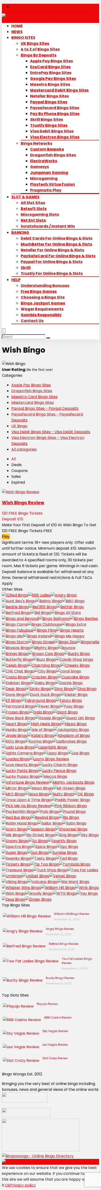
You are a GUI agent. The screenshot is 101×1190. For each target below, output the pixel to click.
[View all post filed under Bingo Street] (41, 642)
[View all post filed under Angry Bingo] (64, 595)
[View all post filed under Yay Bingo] (87, 893)
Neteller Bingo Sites (49, 96)
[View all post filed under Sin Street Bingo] (39, 835)
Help (15, 279)
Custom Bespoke (47, 149)
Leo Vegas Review (55, 1045)
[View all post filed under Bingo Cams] (14, 624)
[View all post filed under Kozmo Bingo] (39, 741)
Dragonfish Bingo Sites (53, 155)
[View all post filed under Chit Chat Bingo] (18, 671)
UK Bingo (19, 426)
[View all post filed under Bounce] (66, 647)
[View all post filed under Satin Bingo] (74, 823)
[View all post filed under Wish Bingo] (13, 893)
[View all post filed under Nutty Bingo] (61, 794)
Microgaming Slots (40, 214)
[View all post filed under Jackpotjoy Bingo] (71, 729)
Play (6, 536)
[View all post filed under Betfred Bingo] (16, 612)
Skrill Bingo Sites (46, 119)
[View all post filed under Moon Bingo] (40, 788)
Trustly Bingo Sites (48, 125)
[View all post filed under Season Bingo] (41, 829)
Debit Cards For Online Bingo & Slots (56, 238)
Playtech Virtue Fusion (52, 184)
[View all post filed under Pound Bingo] (72, 811)
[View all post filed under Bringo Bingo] (15, 653)
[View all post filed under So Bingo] (38, 840)
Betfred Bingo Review (64, 944)
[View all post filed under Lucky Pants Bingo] (20, 770)
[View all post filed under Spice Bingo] (44, 846)
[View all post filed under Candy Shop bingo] (74, 659)
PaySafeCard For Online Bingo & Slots (58, 256)
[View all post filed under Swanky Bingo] (16, 858)
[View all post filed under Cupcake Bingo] (73, 677)
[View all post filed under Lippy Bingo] (55, 753)
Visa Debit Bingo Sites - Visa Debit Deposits (50, 431)
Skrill (26, 267)
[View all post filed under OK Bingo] (84, 794)
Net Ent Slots (33, 220)
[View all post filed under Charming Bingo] (44, 665)
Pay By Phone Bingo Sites (54, 113)
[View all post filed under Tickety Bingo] (16, 864)
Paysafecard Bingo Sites (54, 107)
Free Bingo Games (39, 291)
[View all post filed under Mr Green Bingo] (69, 788)
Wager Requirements (42, 309)
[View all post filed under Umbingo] (12, 876)
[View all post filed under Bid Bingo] (41, 612)
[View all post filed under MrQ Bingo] (13, 794)
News (17, 31)
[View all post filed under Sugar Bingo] (14, 852)
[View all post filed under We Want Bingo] (73, 881)
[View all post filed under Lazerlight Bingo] (51, 747)
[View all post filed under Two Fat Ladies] (82, 870)
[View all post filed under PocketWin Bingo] (19, 811)
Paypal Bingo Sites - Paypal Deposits (44, 408)
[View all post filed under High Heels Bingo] (44, 723)
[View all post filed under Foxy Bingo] (72, 706)
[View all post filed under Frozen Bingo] (15, 712)
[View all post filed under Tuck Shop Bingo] (50, 870)
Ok (7, 1185)
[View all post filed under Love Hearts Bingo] (20, 764)
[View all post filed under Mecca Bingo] (53, 776)
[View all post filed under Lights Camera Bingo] (22, 753)
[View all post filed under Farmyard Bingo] (18, 706)
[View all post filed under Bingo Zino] (66, 642)
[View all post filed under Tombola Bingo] (74, 864)
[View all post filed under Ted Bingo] (67, 858)
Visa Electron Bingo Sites (54, 137)
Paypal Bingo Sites (48, 102)
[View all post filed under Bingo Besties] (84, 618)
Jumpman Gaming (49, 172)
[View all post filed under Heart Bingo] (14, 723)
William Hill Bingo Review (71, 914)
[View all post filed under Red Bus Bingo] (16, 817)
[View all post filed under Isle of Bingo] (41, 729)
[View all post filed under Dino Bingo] (62, 688)
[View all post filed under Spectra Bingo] (17, 846)
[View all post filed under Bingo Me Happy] (68, 636)
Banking (20, 232)
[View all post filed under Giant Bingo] (65, 712)
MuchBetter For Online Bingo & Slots (56, 244)
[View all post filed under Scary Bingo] (14, 829)
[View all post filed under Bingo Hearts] (70, 630)
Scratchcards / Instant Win (48, 226)
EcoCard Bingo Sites (50, 66)
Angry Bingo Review (60, 929)
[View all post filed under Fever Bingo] (47, 706)
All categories (24, 449)
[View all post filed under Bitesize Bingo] (16, 647)
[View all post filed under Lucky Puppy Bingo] (21, 776)
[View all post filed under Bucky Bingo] (77, 653)
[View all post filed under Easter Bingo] (74, 694)
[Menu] (4, 331)
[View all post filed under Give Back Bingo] (18, 718)
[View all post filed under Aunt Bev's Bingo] (19, 601)
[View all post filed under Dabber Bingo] (16, 683)
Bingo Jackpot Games (43, 303)
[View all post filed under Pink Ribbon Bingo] (69, 805)
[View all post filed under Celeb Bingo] (15, 665)
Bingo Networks (36, 143)
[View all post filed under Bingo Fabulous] (17, 630)
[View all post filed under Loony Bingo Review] (49, 759)
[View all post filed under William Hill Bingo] (58, 887)
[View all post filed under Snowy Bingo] (15, 840)
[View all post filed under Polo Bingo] (48, 811)
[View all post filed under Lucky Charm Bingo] (58, 764)
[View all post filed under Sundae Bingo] (63, 852)
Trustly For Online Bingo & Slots (52, 273)
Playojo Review (47, 1004)
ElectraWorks (43, 161)
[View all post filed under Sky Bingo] (88, 835)
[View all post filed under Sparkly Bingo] (62, 840)
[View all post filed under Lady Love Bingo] (18, 747)
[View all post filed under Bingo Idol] (12, 636)
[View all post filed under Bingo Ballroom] (54, 618)
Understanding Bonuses (45, 285)
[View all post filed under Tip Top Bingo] (44, 864)
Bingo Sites (23, 37)
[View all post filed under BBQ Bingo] (73, 601)
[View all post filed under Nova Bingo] (37, 794)
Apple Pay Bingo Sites (51, 61)
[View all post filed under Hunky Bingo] (15, 729)
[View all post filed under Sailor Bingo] (50, 823)
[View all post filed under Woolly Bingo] (39, 893)
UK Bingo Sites (35, 43)
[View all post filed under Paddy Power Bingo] (70, 800)
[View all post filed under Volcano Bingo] (42, 881)
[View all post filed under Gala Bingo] (41, 712)
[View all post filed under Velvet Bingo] (62, 876)
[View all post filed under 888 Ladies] (39, 595)
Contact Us (32, 320)
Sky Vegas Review (55, 1031)
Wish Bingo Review (23, 503)
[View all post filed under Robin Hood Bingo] (20, 823)
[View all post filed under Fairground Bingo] (38, 700)
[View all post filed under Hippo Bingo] (74, 723)
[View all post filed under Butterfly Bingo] (17, 659)
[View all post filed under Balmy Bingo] (49, 601)
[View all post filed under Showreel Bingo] (71, 829)
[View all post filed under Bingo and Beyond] (20, 618)
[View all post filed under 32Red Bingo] (15, 595)
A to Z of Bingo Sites (40, 49)
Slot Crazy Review (55, 1058)
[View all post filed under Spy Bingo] (67, 846)
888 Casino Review (58, 1017)
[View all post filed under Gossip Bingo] (48, 718)
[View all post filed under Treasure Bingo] (17, 870)
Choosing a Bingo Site (43, 297)
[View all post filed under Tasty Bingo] (43, 858)
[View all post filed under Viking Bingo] (14, 881)
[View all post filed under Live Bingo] (78, 753)
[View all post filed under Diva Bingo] (85, 688)
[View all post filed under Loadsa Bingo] (16, 759)
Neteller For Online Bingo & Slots (52, 250)
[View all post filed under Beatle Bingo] (15, 607)
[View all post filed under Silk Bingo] (12, 835)
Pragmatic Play (45, 190)
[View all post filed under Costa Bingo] (15, 677)
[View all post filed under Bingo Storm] (15, 642)
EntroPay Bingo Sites (50, 72)
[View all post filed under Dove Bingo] (14, 694)
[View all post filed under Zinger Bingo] (38, 899)
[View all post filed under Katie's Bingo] (40, 735)
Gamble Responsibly (41, 315)
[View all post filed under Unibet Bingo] (35, 876)
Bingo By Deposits (38, 55)
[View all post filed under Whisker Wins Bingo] (21, 887)
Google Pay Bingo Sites (53, 78)
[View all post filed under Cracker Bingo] (43, 677)
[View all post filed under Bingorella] (88, 642)
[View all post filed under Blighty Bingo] (44, 647)
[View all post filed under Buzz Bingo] (44, 659)
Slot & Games (25, 197)
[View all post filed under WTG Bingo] (65, 893)
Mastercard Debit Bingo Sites (59, 90)
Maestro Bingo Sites (50, 84)
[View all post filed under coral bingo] (68, 671)
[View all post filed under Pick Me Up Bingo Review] (26, 805)
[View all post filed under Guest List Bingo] (78, 718)
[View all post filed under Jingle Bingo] (14, 735)
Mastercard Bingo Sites (32, 402)
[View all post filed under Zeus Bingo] (13, 899)
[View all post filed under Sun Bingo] (38, 852)
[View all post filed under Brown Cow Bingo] (46, 653)
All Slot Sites (33, 202)
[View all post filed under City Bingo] (45, 671)
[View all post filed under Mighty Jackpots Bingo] (71, 782)
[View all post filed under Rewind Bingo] (45, 817)
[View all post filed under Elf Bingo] (11, 700)
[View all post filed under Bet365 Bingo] (43, 607)
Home (17, 26)
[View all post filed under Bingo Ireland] (37, 636)
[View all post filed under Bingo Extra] (74, 624)
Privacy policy (23, 1185)
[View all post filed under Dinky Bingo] (38, 688)
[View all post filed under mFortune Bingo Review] (25, 782)
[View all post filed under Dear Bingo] (14, 688)
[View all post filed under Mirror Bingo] (15, 788)
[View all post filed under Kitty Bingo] (13, 741)
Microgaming (44, 178)
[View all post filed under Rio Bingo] (69, 817)
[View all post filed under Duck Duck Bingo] (43, 694)
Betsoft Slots (34, 208)
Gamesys (39, 166)
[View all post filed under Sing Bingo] (66, 835)
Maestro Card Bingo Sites (34, 396)
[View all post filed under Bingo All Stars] (66, 612)
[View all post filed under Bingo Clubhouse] (44, 624)
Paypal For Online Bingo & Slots (51, 261)
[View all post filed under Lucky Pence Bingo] (57, 770)
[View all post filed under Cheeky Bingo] (75, 665)
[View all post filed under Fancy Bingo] (69, 700)
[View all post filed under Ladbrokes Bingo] (70, 741)
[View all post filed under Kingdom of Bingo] (72, 735)
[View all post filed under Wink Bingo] (87, 887)
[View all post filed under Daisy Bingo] (43, 683)
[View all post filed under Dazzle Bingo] (69, 683)
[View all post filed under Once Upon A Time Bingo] (26, 800)
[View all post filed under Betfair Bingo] (70, 607)
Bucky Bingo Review (60, 978)
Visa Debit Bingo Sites (52, 131)
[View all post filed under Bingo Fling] (44, 630)
